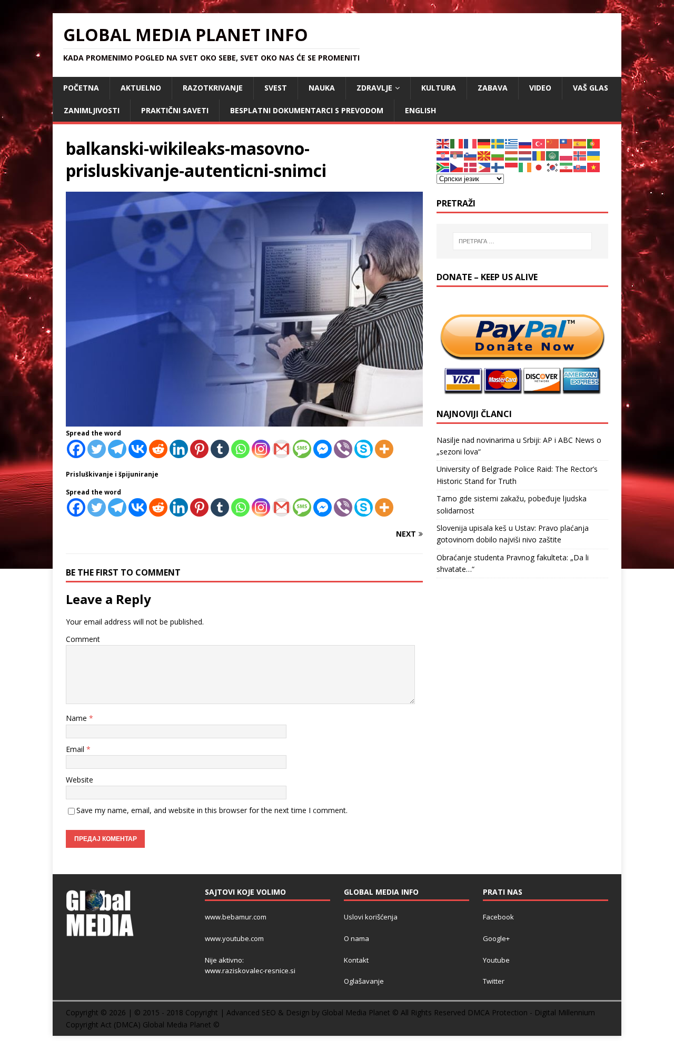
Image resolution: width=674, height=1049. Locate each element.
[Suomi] (498, 167)
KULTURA (438, 88)
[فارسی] (566, 167)
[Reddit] (158, 449)
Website (79, 780)
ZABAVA (493, 88)
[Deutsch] (484, 143)
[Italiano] (457, 143)
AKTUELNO (141, 88)
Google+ (496, 938)
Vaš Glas (590, 88)
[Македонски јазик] (484, 155)
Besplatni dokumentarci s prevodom (306, 110)
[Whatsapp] (240, 449)
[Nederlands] (525, 155)
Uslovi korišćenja (371, 917)
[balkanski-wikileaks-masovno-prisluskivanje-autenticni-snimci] (244, 420)
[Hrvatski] (443, 155)
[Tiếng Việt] (594, 167)
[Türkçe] (539, 143)
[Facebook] (76, 449)
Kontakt (356, 960)
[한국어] (553, 167)
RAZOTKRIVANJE (213, 88)
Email (76, 749)
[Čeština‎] (457, 167)
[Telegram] (117, 449)
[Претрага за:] (522, 241)
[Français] (471, 143)
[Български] (498, 155)
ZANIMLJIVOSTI (92, 110)
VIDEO (540, 88)
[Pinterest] (199, 449)
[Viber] (343, 449)
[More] (384, 449)
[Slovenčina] (580, 167)
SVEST (275, 88)
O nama (356, 938)
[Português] (594, 143)
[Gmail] (281, 449)
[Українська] (594, 155)
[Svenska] (498, 143)
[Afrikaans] (443, 167)
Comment (83, 639)
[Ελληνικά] (512, 143)
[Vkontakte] (137, 449)
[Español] (580, 143)
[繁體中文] (566, 143)
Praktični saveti (175, 110)
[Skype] (363, 449)
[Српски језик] (457, 155)
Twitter (493, 981)
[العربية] (553, 155)
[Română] (539, 155)
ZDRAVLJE (374, 88)
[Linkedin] (179, 449)
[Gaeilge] (525, 167)
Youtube (496, 960)
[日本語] (539, 167)
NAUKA (322, 88)
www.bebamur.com (235, 917)
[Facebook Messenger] (322, 449)
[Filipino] (484, 167)
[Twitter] (96, 449)
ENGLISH (420, 110)
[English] (443, 143)
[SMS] (302, 449)
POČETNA (81, 88)
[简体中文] (553, 143)
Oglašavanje (364, 981)
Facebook (498, 917)
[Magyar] (512, 155)
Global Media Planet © (181, 1025)
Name (77, 718)
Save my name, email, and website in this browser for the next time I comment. (212, 810)
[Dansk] (471, 167)
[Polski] (566, 155)
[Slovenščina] (471, 155)
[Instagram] (261, 449)
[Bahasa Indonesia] (512, 167)
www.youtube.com (234, 938)
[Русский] (525, 143)
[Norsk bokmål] (580, 155)
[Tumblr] (220, 449)
